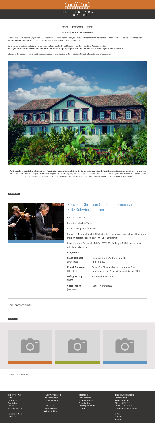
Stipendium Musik (85, 403)
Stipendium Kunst (85, 398)
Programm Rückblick (51, 400)
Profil (10, 398)
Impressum (119, 416)
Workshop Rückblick (51, 411)
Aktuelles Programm (51, 398)
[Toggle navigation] (149, 5)
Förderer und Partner (15, 408)
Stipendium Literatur (86, 400)
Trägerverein (12, 400)
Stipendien (11, 406)
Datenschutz (119, 419)
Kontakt (117, 414)
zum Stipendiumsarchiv (19, 374)
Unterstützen (12, 416)
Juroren (82, 408)
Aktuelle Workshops (50, 408)
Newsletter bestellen (15, 414)
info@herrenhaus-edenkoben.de (126, 408)
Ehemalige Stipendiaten (87, 406)
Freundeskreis (13, 403)
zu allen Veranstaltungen (20, 305)
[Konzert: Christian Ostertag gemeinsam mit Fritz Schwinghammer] (36, 221)
